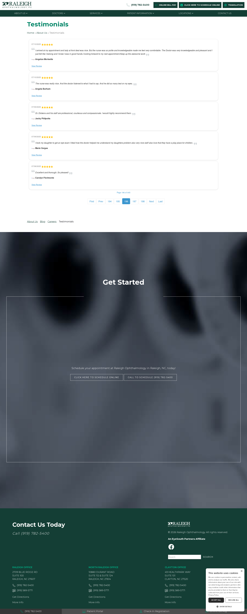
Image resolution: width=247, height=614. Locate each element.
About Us (19, 13)
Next (151, 201)
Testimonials (66, 221)
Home (30, 32)
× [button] (241, 571)
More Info (17, 602)
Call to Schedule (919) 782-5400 (150, 377)
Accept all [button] (216, 600)
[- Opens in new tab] (33, 59)
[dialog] (225, 589)
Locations (185, 13)
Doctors (57, 13)
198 (143, 201)
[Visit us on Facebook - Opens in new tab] (171, 547)
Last (160, 201)
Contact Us (224, 13)
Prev (100, 201)
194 (110, 201)
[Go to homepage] (17, 5)
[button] (225, 606)
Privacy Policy (213, 595)
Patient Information (139, 13)
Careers (52, 221)
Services (95, 13)
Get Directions (20, 597)
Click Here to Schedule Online (96, 377)
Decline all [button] (233, 600)
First (92, 201)
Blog (42, 221)
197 (134, 201)
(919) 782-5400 (35, 533)
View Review (37, 66)
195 (118, 201)
